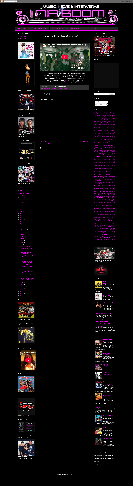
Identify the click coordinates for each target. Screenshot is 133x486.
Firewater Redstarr (98, 147)
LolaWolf (102, 177)
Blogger (74, 474)
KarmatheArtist (112, 167)
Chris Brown (100, 132)
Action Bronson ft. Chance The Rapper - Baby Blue (27, 275)
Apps (107, 116)
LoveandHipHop (111, 177)
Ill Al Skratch (100, 154)
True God (106, 231)
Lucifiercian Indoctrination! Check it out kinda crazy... (108, 365)
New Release (102, 190)
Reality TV (96, 205)
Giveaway (99, 150)
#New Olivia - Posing (26, 259)
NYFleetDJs (96, 196)
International (112, 154)
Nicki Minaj (100, 193)
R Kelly (107, 200)
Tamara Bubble (101, 223)
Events (113, 144)
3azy (95, 113)
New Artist (102, 188)
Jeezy (113, 161)
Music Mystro (101, 185)
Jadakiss (110, 157)
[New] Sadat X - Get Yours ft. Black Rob (107, 373)
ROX (101, 208)
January (23, 288)
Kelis (114, 168)
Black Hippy (99, 121)
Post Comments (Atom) (52, 143)
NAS (103, 187)
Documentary (97, 141)
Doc (114, 139)
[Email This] (58, 86)
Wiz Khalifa (110, 236)
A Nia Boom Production (106, 113)
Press (103, 199)
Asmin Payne (101, 118)
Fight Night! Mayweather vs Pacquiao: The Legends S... (27, 271)
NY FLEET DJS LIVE (106, 194)
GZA (114, 151)
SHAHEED (112, 211)
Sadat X (110, 208)
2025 (21, 209)
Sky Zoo (97, 216)
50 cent (98, 113)
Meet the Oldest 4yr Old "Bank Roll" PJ (104, 313)
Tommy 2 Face (107, 229)
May (22, 244)
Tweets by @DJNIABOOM (24, 202)
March (22, 284)
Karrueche (96, 168)
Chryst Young (112, 132)
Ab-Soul (113, 113)
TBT (109, 223)
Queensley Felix (101, 200)
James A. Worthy (107, 159)
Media (101, 180)
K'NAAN (113, 165)
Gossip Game (97, 151)
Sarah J (106, 210)
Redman (101, 205)
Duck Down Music (60, 82)
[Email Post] (55, 86)
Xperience (113, 237)
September (24, 236)
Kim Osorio (96, 171)
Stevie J (96, 220)
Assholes (106, 118)
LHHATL (112, 173)
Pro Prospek (107, 199)
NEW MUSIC (65, 29)
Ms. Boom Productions (110, 183)
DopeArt (110, 141)
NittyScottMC (97, 194)
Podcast (110, 197)
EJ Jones (109, 142)
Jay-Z (105, 161)
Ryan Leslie (105, 208)
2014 (21, 291)
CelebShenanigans (102, 130)
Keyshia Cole (112, 170)
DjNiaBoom (103, 139)
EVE (110, 144)
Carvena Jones (102, 128)
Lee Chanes (107, 173)
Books (99, 122)
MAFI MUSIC (97, 180)
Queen (95, 200)
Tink (111, 228)
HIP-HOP (109, 153)
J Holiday (108, 156)
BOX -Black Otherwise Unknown (105, 124)
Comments (99, 104)
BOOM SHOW (104, 122)
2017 (21, 223)
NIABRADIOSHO (109, 191)
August (23, 238)
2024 (21, 211)
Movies (102, 183)
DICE (111, 136)
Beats (98, 119)
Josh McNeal (105, 164)
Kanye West (97, 167)
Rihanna (96, 208)
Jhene (95, 162)
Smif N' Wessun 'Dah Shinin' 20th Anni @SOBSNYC (108, 353)
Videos (65, 88)
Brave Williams (100, 125)
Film (114, 145)
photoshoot (105, 197)
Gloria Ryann (112, 150)
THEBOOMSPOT (101, 226)
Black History (104, 121)
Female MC (104, 145)
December (23, 230)
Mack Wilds (112, 179)
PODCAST (22, 197)
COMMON (99, 133)
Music (95, 185)
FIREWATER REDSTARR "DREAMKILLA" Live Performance (103, 322)
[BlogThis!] (60, 86)
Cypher (98, 135)
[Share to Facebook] (64, 86)
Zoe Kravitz (100, 241)
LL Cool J (111, 176)
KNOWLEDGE (109, 171)
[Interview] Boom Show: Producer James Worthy (109, 439)
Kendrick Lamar (105, 170)
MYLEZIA (100, 187)
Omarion (110, 196)
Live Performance (104, 176)
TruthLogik (96, 232)
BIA (112, 119)
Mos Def (99, 183)
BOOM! (25, 29)
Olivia (106, 196)
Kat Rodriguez (102, 168)
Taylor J (106, 223)
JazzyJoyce (109, 161)
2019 (21, 219)
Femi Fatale (110, 145)
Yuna (97, 241)
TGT (98, 225)
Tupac (104, 232)
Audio (110, 118)
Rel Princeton (106, 205)
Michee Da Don (107, 180)
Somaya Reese (104, 219)
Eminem (113, 142)
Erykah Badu (97, 144)
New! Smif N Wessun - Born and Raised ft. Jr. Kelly (108, 395)
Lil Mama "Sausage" (26, 246)
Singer (113, 213)
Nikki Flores (106, 193)
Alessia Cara (103, 115)
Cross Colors (108, 133)
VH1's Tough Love (98, 234)
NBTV (111, 187)
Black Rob (110, 121)
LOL (114, 176)
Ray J (105, 203)
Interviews (97, 156)
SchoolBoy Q (112, 210)
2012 (21, 295)
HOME (18, 29)
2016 (21, 226)
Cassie (110, 128)
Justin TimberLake (101, 165)
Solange (98, 219)
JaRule (102, 161)
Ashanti (95, 118)
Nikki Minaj (112, 193)
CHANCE (108, 130)
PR (100, 199)
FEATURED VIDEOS (24, 194)
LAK (114, 171)
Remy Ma (107, 206)
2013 (21, 293)
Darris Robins (103, 135)
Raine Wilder (103, 202)
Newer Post (43, 141)
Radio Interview (97, 202)
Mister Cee (105, 182)
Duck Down (103, 142)
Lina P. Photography (105, 174)
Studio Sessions (102, 220)
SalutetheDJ (101, 210)
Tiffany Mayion (107, 228)
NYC (114, 194)
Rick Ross (112, 206)
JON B (99, 164)
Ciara (95, 133)
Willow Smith (104, 236)
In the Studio (106, 154)
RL (98, 208)
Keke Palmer (109, 168)
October (23, 234)
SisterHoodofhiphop (106, 214)
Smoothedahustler (98, 217)
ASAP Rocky (112, 116)
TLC (102, 229)
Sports (109, 219)
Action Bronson (97, 115)
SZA (100, 222)
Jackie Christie (104, 157)
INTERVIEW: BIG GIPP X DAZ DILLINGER (108, 416)
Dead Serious (109, 135)
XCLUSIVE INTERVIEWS (103, 238)
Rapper (113, 202)
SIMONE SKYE (98, 213)
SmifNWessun (60, 88)
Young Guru (103, 239)
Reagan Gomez (111, 203)
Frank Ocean (97, 148)
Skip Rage (112, 214)
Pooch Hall (96, 199)
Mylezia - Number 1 (100, 326)
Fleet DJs (104, 147)
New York (113, 190)
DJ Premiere (110, 138)
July (22, 240)
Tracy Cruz (112, 229)
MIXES (46, 29)
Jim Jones (103, 162)
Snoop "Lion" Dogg (107, 217)
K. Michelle (108, 165)
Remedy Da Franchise (99, 206)
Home (64, 141)
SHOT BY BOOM (55, 29)
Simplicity (107, 213)
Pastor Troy (96, 197)
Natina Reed (107, 187)
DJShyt (108, 139)
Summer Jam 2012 (110, 220)
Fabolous (96, 145)
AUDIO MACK (22, 36)
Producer (113, 199)
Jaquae (99, 161)
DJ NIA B (103, 138)
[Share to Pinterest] (65, 86)
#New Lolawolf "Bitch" (26, 264)
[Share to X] (62, 86)
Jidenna (99, 162)
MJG (114, 182)
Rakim (108, 202)
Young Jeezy (109, 239)
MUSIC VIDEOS (75, 29)
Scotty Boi (96, 211)
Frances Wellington (111, 147)
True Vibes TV (112, 231)
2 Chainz (105, 112)
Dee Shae (99, 136)
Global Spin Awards (105, 150)
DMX (112, 139)
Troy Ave (102, 231)
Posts (97, 101)
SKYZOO (104, 216)
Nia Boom (102, 191)
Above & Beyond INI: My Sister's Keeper (27, 253)
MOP (95, 183)
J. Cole (113, 156)
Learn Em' (101, 173)
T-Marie (102, 222)
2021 (21, 215)
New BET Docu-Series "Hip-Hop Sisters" (108, 428)
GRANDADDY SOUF (105, 151)
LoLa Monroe (97, 177)
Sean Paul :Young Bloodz (104, 211)
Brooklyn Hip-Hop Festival (109, 125)
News (95, 191)
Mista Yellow (100, 182)
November (23, 232)
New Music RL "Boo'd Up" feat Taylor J (108, 294)
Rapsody (96, 203)
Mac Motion (107, 179)
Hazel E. (104, 153)
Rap (110, 202)
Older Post (85, 141)
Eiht (106, 142)
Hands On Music (98, 153)
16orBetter (100, 112)
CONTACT (94, 29)
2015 (21, 228)
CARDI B (96, 128)
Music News (108, 185)
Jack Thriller (97, 157)
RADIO (31, 29)
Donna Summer (104, 141)
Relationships (112, 205)
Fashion (100, 145)
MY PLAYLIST (85, 29)
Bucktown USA (97, 127)
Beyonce (109, 119)
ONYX (113, 196)
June (22, 242)
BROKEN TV (22, 38)
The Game (108, 225)
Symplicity (96, 222)
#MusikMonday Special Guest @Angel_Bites (26, 262)
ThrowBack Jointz (110, 226)
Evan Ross (106, 144)
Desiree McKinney (105, 136)
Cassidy (107, 128)
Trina (99, 231)
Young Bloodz (97, 239)
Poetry (113, 197)
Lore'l (106, 177)
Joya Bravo (110, 164)
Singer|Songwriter (98, 214)
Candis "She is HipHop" (110, 127)
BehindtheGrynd (47, 88)
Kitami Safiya (102, 171)
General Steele (107, 148)
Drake (99, 142)
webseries (113, 234)
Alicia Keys (109, 115)
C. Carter (103, 127)
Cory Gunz (103, 133)
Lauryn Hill (96, 173)
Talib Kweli (109, 222)
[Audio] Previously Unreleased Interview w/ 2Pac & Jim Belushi (109, 383)
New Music (54, 88)
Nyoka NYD (102, 196)
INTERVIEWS (38, 29)
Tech (112, 223)
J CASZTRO (103, 156)
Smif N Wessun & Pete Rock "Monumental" (26, 267)
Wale (109, 234)
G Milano (102, 148)
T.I (105, 222)
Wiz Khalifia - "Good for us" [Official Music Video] (27, 279)
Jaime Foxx (100, 159)
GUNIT (111, 151)
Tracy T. (95, 231)
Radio (113, 200)
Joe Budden (109, 162)
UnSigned (110, 232)
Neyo (99, 191)
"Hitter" (95, 112)
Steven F (113, 219)
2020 (21, 217)
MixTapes (110, 182)
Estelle (101, 144)
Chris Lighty (106, 132)
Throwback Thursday (99, 228)
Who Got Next (97, 236)
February (23, 286)
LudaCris (96, 179)
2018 (21, 221)
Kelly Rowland (97, 170)
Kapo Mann (105, 167)
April (22, 282)
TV (107, 232)
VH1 (114, 232)
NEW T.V (108, 190)
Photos (101, 197)
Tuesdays (101, 232)
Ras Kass (101, 203)
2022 (21, 213)
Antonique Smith (101, 116)
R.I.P (110, 200)
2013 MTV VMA (111, 112)
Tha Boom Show (102, 225)
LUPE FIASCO (101, 179)
